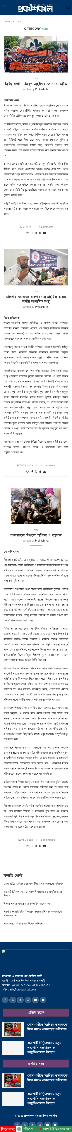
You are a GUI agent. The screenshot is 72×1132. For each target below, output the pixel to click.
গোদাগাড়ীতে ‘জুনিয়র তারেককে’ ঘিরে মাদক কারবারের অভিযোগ (33, 884)
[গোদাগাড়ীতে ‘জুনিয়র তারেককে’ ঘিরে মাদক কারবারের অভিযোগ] (13, 1029)
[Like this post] (27, 233)
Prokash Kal (42, 89)
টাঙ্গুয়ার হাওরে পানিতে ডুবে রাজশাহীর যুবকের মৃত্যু (27, 903)
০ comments (46, 227)
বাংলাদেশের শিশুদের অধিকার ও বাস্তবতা (36, 535)
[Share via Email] (44, 233)
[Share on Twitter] (36, 233)
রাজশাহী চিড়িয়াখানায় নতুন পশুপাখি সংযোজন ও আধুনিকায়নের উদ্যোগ (44, 1047)
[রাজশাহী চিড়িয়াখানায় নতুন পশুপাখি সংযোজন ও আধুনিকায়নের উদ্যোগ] (13, 1048)
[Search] (68, 7)
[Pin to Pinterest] (40, 233)
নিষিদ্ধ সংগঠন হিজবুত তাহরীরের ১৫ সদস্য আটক (36, 84)
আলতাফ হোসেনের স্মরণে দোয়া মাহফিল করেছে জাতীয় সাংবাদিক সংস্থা (36, 299)
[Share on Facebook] (32, 233)
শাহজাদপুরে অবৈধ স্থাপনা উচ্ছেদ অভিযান (23, 923)
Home (7, 21)
